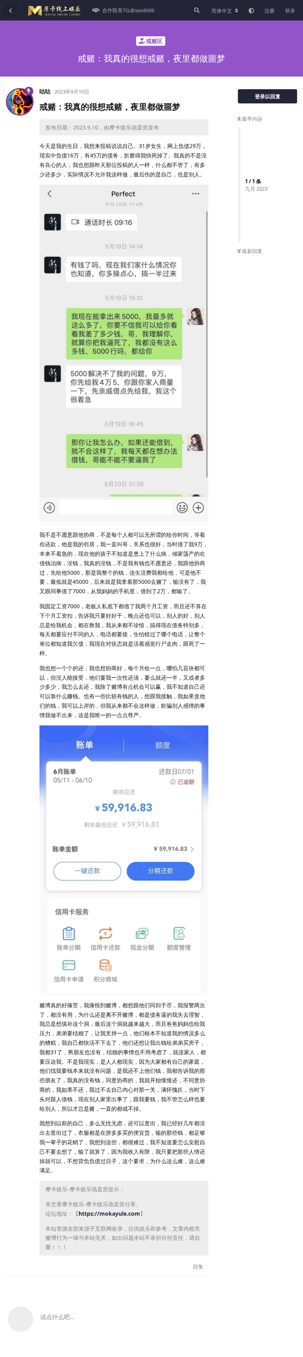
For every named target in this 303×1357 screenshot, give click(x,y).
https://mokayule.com (109, 1213)
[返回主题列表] (10, 10)
